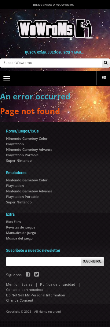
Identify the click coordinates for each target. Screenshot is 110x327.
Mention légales (19, 285)
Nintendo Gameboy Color (27, 138)
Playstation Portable (22, 155)
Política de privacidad (57, 285)
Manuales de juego (21, 232)
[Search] (106, 63)
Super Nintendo (19, 160)
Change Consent (19, 301)
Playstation (15, 144)
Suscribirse (92, 261)
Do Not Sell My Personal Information (35, 295)
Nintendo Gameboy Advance (29, 149)
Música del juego (19, 238)
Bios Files (13, 221)
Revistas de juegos (20, 227)
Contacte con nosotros (24, 290)
